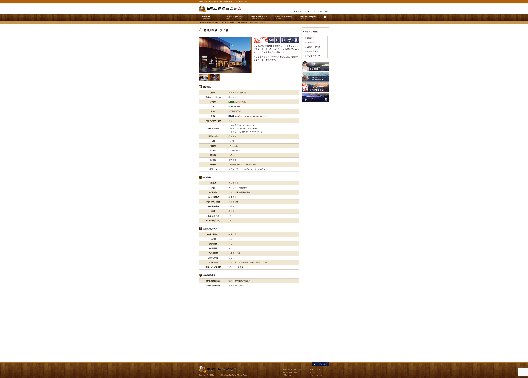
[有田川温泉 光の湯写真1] (204, 77)
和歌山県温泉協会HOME (209, 22)
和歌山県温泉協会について (292, 369)
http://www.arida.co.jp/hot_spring (250, 116)
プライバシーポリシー (318, 375)
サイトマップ (301, 11)
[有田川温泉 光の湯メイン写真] (225, 55)
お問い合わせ (324, 11)
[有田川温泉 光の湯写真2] (214, 77)
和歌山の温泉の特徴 (290, 372)
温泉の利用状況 (313, 47)
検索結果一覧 (242, 22)
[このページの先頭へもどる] (320, 364)
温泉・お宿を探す (228, 22)
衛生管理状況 (312, 51)
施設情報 (311, 38)
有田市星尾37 (240, 102)
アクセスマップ (313, 56)
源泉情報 (311, 42)
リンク (312, 11)
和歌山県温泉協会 (220, 9)
